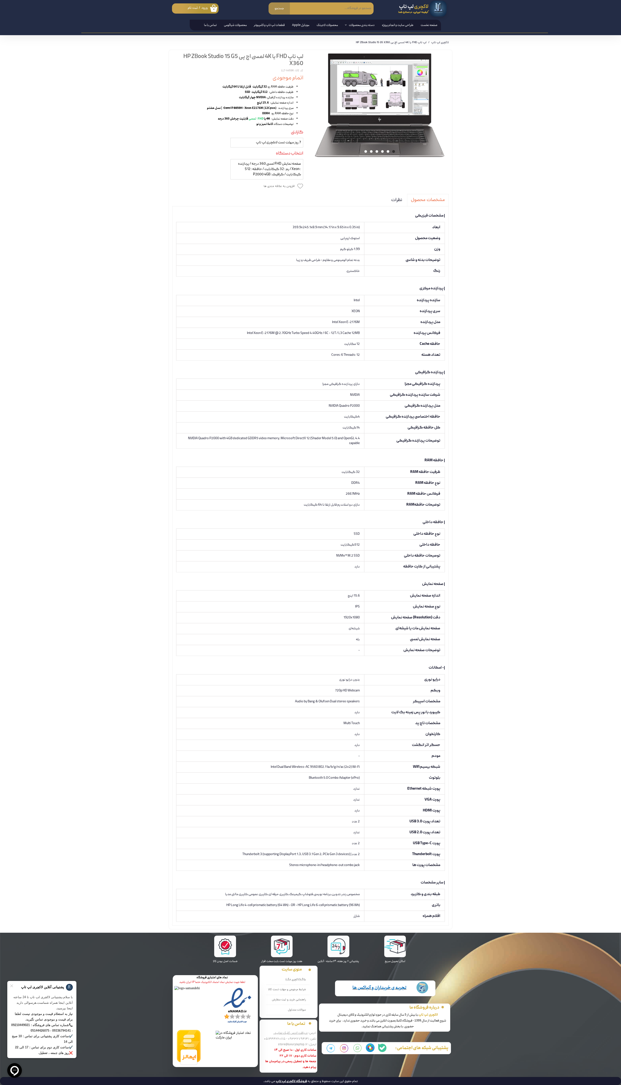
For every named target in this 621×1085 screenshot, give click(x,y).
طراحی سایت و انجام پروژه (397, 25)
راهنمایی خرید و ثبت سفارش (289, 1000)
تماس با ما (210, 25)
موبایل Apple (300, 25)
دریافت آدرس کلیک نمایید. (290, 1033)
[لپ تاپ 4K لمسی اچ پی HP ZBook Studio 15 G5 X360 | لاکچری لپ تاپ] (379, 105)
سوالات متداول (297, 1010)
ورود (204, 8)
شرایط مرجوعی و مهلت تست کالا (287, 990)
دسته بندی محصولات (362, 25)
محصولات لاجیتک (327, 25)
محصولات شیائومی (235, 25)
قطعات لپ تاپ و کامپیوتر (269, 25)
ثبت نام (193, 8)
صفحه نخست (429, 25)
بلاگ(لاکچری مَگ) (296, 980)
